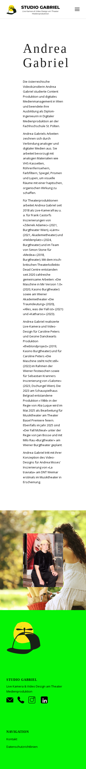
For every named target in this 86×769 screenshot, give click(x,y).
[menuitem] (77, 9)
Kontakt (11, 739)
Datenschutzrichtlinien (22, 747)
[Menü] (77, 9)
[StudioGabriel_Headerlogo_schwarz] (35, 9)
